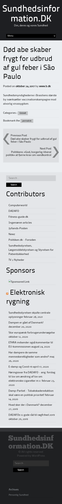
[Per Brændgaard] (19, 282)
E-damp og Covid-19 (20, 367)
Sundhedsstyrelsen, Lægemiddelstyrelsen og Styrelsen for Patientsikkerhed (31, 250)
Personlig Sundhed (18, 495)
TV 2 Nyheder (16, 260)
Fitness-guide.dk (18, 217)
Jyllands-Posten (18, 228)
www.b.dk (45, 86)
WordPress (38, 456)
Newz (12, 234)
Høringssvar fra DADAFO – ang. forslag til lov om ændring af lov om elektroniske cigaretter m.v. (32, 376)
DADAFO (14, 211)
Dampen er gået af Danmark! (26, 322)
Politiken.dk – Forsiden (22, 240)
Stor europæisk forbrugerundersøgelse (32, 333)
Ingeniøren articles (20, 223)
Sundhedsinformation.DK (31, 442)
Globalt (23, 113)
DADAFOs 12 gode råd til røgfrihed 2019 (32, 415)
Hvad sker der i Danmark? (24, 405)
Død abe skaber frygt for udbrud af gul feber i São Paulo (34, 140)
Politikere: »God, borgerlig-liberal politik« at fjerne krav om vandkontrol (28, 153)
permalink (26, 121)
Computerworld (18, 205)
